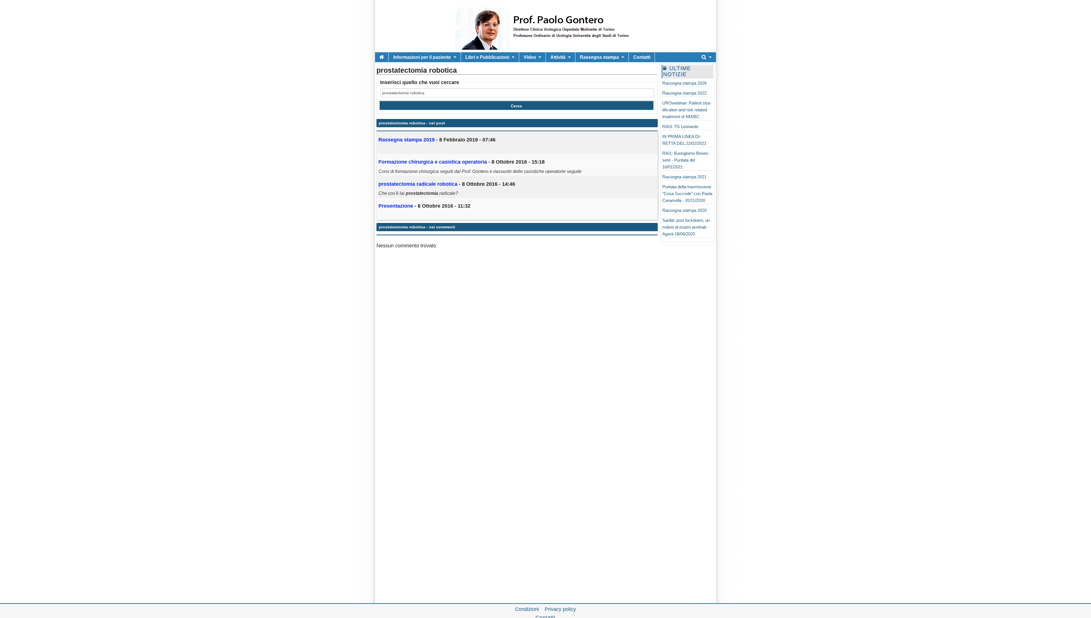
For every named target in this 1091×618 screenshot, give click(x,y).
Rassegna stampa (599, 57)
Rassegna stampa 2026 (684, 83)
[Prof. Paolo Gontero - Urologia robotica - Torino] (545, 48)
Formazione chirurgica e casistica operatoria (432, 162)
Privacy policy (560, 609)
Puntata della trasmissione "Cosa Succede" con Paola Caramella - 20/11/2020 (687, 193)
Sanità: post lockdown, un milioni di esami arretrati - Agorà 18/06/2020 (686, 227)
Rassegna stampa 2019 (406, 140)
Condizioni (527, 609)
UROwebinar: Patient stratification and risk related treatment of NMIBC (686, 110)
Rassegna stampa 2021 (684, 176)
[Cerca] (706, 57)
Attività (557, 57)
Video (530, 57)
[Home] (381, 57)
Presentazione (395, 206)
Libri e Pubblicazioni (487, 57)
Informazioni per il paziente (422, 57)
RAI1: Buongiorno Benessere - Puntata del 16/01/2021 (685, 160)
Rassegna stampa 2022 (684, 93)
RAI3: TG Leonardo (680, 126)
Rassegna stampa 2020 (684, 210)
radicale (417, 184)
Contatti (641, 57)
